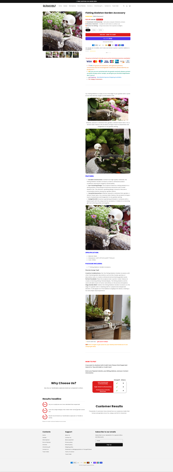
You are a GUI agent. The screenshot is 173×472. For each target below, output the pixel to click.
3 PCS (94, 30)
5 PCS (100, 30)
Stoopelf (84, 465)
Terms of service (69, 451)
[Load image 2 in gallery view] (56, 55)
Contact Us (46, 449)
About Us (67, 435)
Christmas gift (46, 447)
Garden (44, 437)
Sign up (109, 444)
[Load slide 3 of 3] (109, 52)
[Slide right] (80, 54)
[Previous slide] (105, 52)
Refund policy (68, 444)
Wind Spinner (46, 440)
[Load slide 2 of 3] (108, 52)
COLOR (87, 28)
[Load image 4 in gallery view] (69, 55)
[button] (90, 6)
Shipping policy (69, 447)
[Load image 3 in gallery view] (62, 55)
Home (44, 435)
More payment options (108, 41)
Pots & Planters (47, 442)
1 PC (88, 30)
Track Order (46, 451)
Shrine (92, 465)
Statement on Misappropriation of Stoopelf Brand (78, 449)
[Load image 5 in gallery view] (76, 55)
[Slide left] (44, 54)
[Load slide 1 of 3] (106, 52)
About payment (69, 440)
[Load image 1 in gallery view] (49, 55)
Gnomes (45, 444)
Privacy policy (69, 442)
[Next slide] (110, 52)
